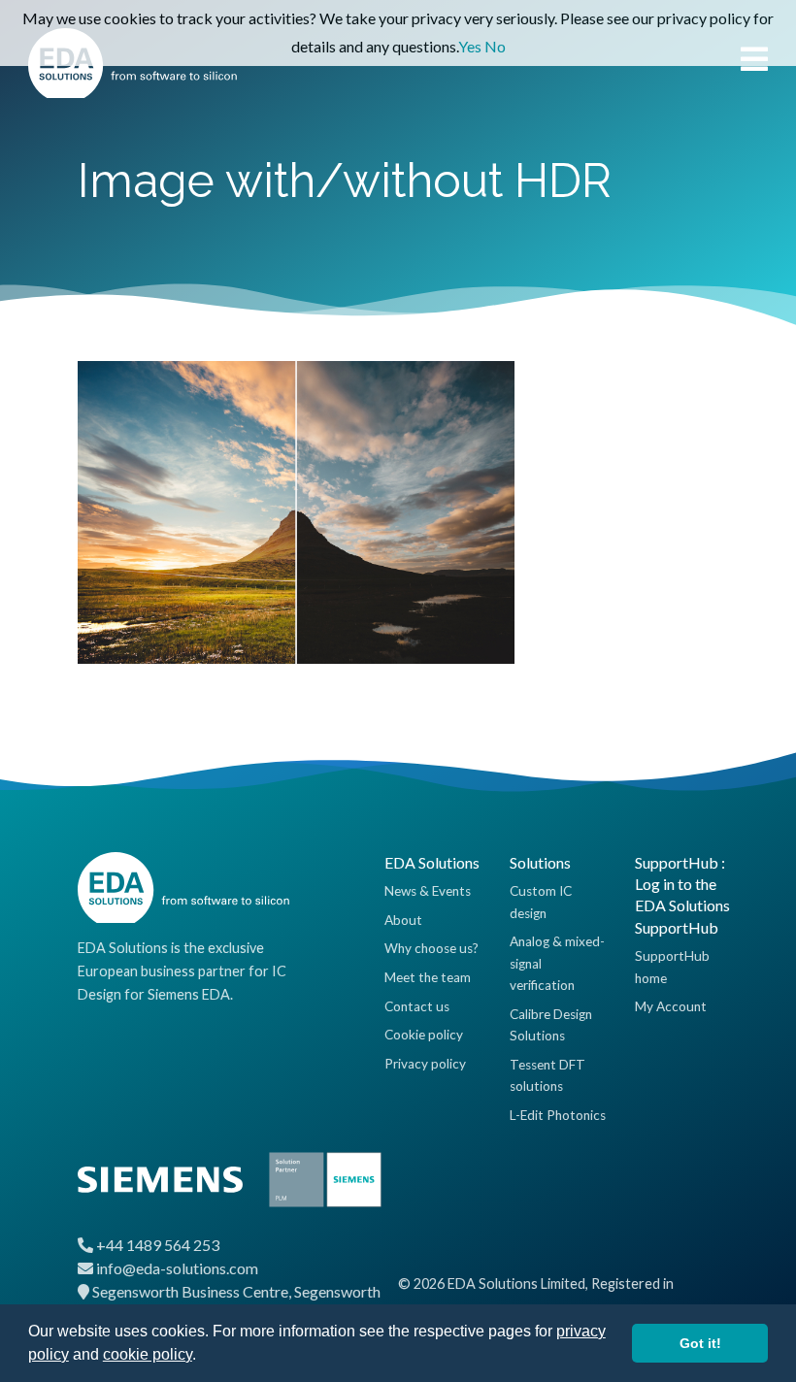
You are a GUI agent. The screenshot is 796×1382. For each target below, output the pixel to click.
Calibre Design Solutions (551, 1024)
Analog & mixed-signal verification (557, 963)
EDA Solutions (432, 862)
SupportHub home (672, 966)
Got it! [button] (700, 1343)
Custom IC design (541, 901)
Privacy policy (425, 1063)
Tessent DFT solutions (547, 1075)
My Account (671, 1006)
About (403, 920)
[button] (203, 1357)
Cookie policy (423, 1034)
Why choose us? (431, 948)
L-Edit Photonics (558, 1115)
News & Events (427, 891)
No (495, 46)
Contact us (416, 1006)
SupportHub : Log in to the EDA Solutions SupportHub (682, 895)
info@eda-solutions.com (177, 1268)
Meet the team (427, 977)
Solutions (540, 862)
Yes (469, 46)
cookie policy (147, 1354)
